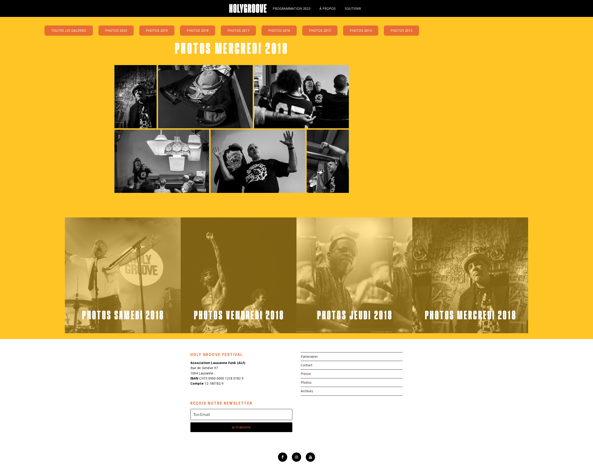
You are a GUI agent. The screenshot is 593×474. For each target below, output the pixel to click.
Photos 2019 (157, 30)
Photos (306, 382)
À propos (327, 8)
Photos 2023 (116, 30)
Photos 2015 (320, 30)
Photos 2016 (279, 30)
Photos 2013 (401, 30)
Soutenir (353, 8)
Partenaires (309, 356)
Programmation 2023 (291, 8)
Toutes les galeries (68, 30)
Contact (306, 365)
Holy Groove (248, 8)
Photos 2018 (197, 30)
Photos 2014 (361, 30)
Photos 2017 (238, 30)
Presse (306, 373)
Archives (307, 391)
